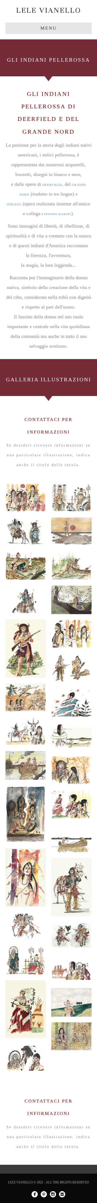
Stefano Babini (56, 214)
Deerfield (52, 184)
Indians (14, 204)
